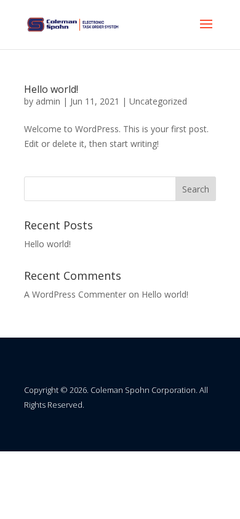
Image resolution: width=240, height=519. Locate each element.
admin (48, 101)
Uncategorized (158, 101)
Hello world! (51, 89)
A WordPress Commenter (75, 294)
